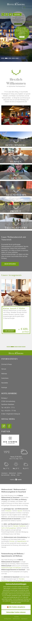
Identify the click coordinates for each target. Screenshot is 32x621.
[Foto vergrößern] (16, 115)
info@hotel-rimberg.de (13, 414)
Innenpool (8, 511)
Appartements (21, 541)
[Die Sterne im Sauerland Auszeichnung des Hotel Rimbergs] (10, 440)
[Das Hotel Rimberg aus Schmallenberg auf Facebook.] (9, 427)
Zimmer (11, 541)
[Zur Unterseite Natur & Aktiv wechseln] (16, 205)
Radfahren (22, 526)
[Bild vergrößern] (16, 300)
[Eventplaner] (6, 14)
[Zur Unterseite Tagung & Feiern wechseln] (16, 221)
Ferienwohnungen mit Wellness (11, 567)
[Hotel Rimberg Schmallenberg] (16, 352)
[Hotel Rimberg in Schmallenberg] (16, 3)
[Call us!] (3, 14)
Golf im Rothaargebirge (8, 528)
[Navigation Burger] (3, 24)
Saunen (19, 511)
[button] (2, 58)
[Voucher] (10, 14)
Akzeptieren (26, 22)
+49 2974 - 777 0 (9, 407)
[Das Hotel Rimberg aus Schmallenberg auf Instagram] (3, 427)
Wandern (16, 526)
